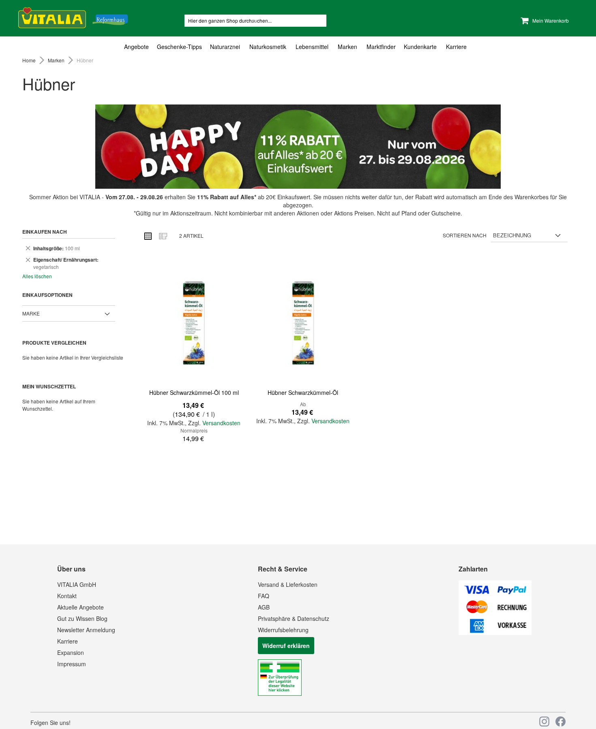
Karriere (67, 641)
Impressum (71, 664)
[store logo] (73, 16)
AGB (264, 607)
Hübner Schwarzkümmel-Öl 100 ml (194, 392)
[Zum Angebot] (298, 146)
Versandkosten (221, 423)
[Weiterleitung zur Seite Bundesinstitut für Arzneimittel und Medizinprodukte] (280, 693)
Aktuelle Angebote (80, 607)
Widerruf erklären (286, 646)
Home (29, 60)
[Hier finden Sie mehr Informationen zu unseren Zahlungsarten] (495, 633)
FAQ (263, 596)
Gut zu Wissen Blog (82, 618)
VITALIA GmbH (76, 584)
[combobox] (255, 21)
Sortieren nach (465, 235)
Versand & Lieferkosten (287, 584)
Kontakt (67, 596)
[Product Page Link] (194, 323)
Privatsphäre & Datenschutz (293, 618)
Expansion (70, 652)
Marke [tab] (31, 313)
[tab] (298, 47)
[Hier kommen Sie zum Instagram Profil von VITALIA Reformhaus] (544, 721)
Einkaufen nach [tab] (44, 231)
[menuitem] (138, 47)
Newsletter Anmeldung (86, 630)
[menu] (298, 47)
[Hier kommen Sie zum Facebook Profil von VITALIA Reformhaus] (560, 721)
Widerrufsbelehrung (283, 630)
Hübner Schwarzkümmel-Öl (303, 392)
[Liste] (162, 235)
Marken (57, 60)
